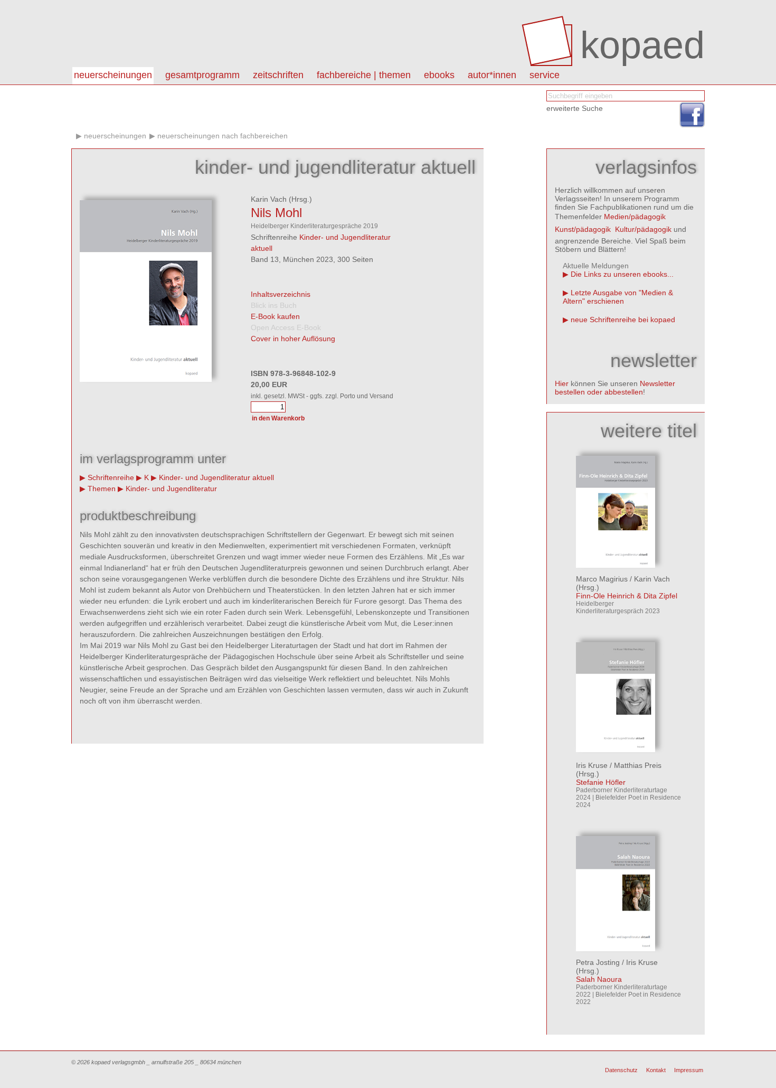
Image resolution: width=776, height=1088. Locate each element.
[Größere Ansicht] (146, 379)
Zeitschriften (278, 75)
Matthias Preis (637, 765)
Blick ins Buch (274, 305)
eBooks (439, 75)
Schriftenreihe (111, 477)
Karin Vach (269, 199)
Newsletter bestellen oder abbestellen (615, 387)
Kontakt (656, 1070)
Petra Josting (598, 962)
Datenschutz (621, 1070)
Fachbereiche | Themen (364, 75)
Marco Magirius (602, 579)
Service (544, 75)
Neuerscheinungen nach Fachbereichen (222, 136)
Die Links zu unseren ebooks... (622, 274)
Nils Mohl (276, 212)
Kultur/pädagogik (643, 229)
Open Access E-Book (286, 327)
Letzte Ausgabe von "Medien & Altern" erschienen (618, 296)
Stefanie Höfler (601, 782)
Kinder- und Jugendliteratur (171, 488)
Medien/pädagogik (635, 216)
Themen (102, 488)
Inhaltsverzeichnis (280, 294)
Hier (562, 383)
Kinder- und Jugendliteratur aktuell (216, 477)
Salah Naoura (599, 979)
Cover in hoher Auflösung (293, 338)
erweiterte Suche (574, 108)
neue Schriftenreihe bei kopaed (623, 319)
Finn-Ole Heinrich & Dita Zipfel (626, 596)
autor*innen (492, 75)
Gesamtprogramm (202, 75)
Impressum (688, 1070)
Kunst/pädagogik (583, 229)
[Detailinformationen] (615, 565)
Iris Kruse (592, 765)
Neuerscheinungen (113, 75)
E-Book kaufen (275, 316)
